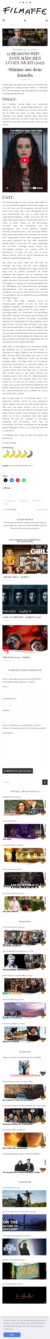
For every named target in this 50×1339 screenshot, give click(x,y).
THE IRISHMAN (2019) (12, 869)
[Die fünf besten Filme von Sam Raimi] (24, 1092)
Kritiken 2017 (36, 501)
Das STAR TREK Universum (13, 1129)
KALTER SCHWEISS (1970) (13, 1023)
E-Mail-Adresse (9, 698)
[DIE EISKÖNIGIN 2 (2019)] (24, 1010)
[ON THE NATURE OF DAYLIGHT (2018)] (24, 1222)
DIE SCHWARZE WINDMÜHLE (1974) (18, 951)
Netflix (6, 504)
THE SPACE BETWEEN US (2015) (16, 1236)
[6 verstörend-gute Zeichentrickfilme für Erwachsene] (24, 1116)
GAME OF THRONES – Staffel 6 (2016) (21, 617)
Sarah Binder (11, 509)
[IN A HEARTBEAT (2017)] (24, 1295)
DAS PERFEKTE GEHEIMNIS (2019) (17, 975)
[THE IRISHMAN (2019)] (24, 880)
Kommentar (8, 733)
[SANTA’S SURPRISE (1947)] (24, 1271)
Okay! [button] (12, 1335)
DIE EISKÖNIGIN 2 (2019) (13, 999)
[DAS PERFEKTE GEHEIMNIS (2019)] (24, 986)
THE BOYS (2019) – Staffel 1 (16, 657)
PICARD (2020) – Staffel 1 (13, 845)
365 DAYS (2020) (9, 821)
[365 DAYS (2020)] (24, 832)
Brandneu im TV (21, 50)
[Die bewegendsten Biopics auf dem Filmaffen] (24, 1164)
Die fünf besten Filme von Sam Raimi (17, 1081)
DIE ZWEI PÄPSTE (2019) (13, 893)
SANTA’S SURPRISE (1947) (13, 1260)
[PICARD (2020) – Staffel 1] (24, 856)
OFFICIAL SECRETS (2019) (13, 927)
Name (5, 686)
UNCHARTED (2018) (11, 1187)
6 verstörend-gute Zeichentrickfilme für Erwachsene (24, 1105)
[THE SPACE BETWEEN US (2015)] (24, 1247)
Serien (34, 50)
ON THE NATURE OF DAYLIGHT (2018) (19, 1211)
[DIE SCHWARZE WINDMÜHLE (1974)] (24, 962)
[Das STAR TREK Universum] (24, 1140)
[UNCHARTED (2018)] (24, 1198)
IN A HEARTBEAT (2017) (12, 1284)
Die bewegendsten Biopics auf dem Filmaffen (21, 1154)
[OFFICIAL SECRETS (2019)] (24, 938)
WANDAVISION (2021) (11, 797)
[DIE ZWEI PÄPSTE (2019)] (24, 904)
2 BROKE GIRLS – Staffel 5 (15, 577)
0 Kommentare (42, 509)
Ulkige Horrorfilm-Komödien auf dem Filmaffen (21, 1057)
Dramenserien (23, 501)
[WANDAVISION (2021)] (24, 808)
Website (5, 710)
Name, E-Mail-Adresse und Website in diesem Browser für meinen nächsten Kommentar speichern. (24, 726)
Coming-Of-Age (9, 501)
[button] (14, 1329)
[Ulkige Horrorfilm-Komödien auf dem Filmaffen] (24, 1068)
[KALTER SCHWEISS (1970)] (24, 1034)
